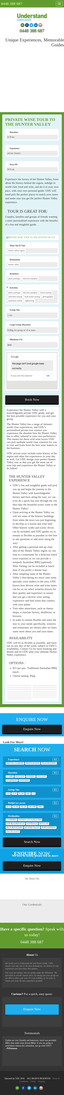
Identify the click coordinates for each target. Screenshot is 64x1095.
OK (48, 376)
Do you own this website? (21, 376)
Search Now (32, 842)
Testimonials (32, 1033)
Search (55, 11)
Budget (32, 803)
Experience (32, 759)
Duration (32, 772)
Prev (3, 902)
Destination (32, 816)
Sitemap (41, 1081)
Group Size (32, 789)
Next (61, 902)
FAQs (33, 1081)
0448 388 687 (11, 4)
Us (32, 954)
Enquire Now (32, 729)
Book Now (32, 399)
